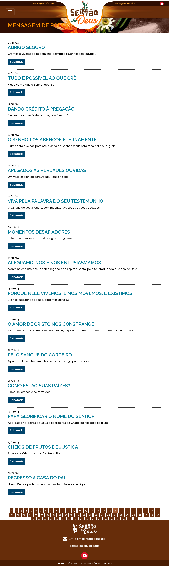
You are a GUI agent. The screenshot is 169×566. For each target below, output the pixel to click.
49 (140, 515)
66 (111, 519)
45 (115, 515)
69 (130, 519)
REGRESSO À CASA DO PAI (36, 478)
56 (51, 519)
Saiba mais (16, 61)
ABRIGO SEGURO (26, 47)
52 (158, 515)
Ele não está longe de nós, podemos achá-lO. (39, 299)
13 (74, 510)
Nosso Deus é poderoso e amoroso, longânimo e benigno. (47, 484)
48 (133, 515)
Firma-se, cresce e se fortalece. (29, 392)
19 (110, 510)
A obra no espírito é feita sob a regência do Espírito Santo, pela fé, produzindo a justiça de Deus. (73, 269)
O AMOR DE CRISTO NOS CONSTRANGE (51, 324)
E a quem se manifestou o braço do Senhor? (38, 115)
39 (77, 515)
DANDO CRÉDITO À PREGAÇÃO (41, 109)
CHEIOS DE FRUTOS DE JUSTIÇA (43, 447)
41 (90, 515)
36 (60, 515)
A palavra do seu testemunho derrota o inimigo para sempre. (49, 361)
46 (121, 515)
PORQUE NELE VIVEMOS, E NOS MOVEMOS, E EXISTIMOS (70, 293)
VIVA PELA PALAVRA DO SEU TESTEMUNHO (55, 201)
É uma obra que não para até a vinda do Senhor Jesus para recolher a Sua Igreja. (62, 146)
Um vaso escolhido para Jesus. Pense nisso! (38, 176)
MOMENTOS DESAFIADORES (39, 232)
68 (123, 519)
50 (146, 515)
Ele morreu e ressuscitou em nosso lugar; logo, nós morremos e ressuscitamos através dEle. (70, 330)
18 (103, 510)
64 (99, 519)
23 (133, 510)
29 (18, 515)
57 (57, 519)
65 (105, 519)
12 (68, 510)
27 (157, 510)
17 (98, 510)
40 (83, 515)
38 (71, 515)
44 (108, 515)
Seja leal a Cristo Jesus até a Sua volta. (34, 453)
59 (69, 519)
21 (121, 510)
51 (152, 515)
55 (45, 519)
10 (56, 510)
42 (96, 515)
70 (136, 519)
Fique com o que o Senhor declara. (31, 84)
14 (80, 510)
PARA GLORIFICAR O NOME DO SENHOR (51, 416)
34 (48, 515)
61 (81, 519)
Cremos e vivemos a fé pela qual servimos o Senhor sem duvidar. (52, 53)
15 (86, 510)
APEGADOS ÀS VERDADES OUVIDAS (47, 170)
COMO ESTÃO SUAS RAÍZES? (39, 385)
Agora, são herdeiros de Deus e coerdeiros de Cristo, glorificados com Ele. (58, 422)
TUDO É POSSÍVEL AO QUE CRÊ (42, 78)
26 (151, 510)
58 (63, 519)
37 (66, 515)
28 (12, 515)
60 (75, 519)
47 (127, 515)
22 (127, 510)
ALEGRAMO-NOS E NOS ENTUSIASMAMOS (54, 262)
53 (33, 519)
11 (62, 510)
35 (54, 515)
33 (42, 515)
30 (24, 515)
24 (139, 510)
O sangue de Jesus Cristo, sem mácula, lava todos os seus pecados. (54, 207)
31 (30, 515)
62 (87, 519)
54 (39, 519)
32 (36, 515)
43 (102, 515)
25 (145, 510)
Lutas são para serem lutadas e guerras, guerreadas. (43, 238)
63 (93, 519)
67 (118, 519)
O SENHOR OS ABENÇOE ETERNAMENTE (52, 139)
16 (92, 510)
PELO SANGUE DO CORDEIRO (40, 355)
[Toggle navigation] (10, 11)
